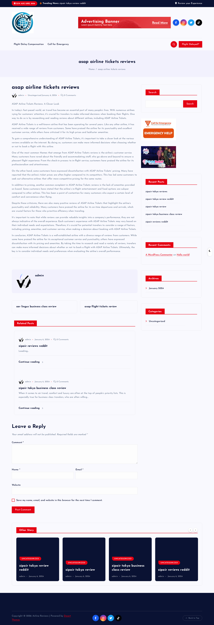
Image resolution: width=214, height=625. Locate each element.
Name (16, 470)
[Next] (195, 530)
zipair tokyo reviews (156, 191)
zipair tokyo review (156, 207)
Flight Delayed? (190, 44)
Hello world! (183, 255)
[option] (37, 559)
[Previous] (190, 530)
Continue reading (30, 362)
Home (92, 69)
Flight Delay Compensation (29, 44)
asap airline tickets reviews (111, 69)
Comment (18, 442)
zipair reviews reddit (157, 222)
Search (152, 92)
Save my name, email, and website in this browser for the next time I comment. (59, 500)
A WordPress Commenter (159, 255)
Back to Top (194, 618)
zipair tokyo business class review (164, 214)
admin (21, 95)
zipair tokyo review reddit (160, 199)
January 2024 (156, 288)
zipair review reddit (173, 570)
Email (79, 470)
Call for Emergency (58, 44)
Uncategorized (34, 95)
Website (16, 485)
